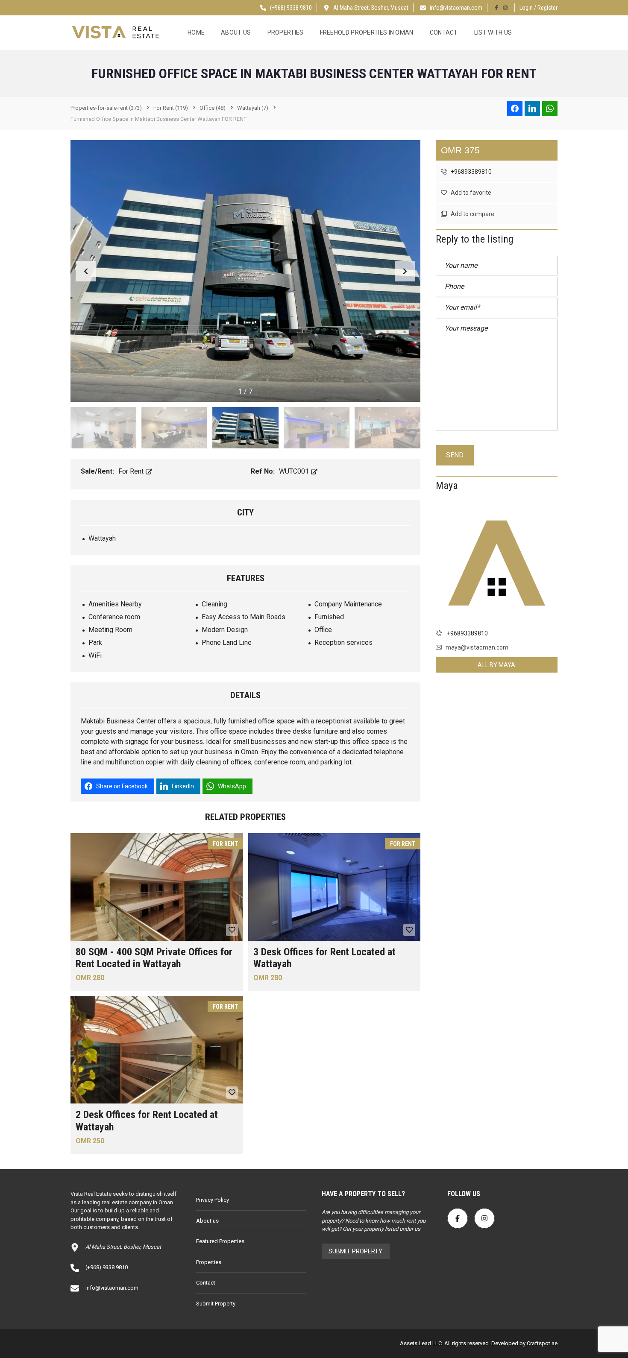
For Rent (131, 471)
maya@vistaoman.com (477, 647)
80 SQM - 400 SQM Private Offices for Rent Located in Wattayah (154, 958)
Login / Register (538, 7)
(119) (170, 108)
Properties (285, 32)
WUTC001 (295, 471)
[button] (405, 271)
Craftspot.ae (541, 1343)
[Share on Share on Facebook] (514, 108)
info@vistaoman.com (456, 7)
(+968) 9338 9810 (290, 7)
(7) (252, 108)
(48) (213, 108)
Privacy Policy (212, 1200)
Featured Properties (220, 1241)
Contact (444, 32)
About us (236, 32)
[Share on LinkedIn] (532, 108)
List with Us (493, 32)
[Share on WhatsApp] (550, 108)
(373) (106, 108)
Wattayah (102, 538)
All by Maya (496, 664)
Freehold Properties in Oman (367, 32)
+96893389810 (470, 171)
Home (196, 32)
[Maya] (497, 563)
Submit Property (215, 1303)
